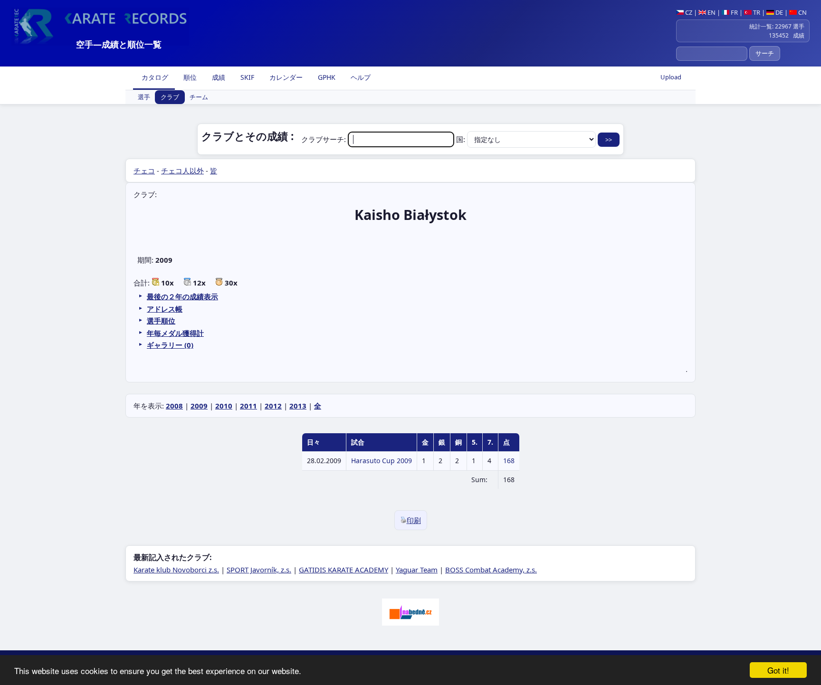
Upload (670, 77)
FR (733, 12)
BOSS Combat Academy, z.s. (491, 569)
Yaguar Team (417, 569)
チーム (199, 97)
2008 (174, 405)
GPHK (325, 77)
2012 (273, 405)
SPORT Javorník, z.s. (259, 569)
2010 (223, 405)
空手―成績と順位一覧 (119, 44)
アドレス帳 (164, 309)
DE (778, 12)
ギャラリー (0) (170, 345)
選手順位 (161, 320)
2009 (199, 405)
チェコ (144, 170)
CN (802, 12)
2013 (297, 405)
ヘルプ (360, 77)
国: (461, 139)
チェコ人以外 (182, 170)
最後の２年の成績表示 (182, 296)
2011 (248, 405)
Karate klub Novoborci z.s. (176, 569)
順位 (189, 77)
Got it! (778, 670)
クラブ (170, 97)
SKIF (246, 77)
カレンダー (285, 77)
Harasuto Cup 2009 (381, 460)
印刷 (414, 520)
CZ (688, 12)
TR (756, 12)
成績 (217, 77)
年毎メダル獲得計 (175, 333)
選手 (144, 97)
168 (509, 460)
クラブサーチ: (324, 139)
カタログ (154, 77)
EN (711, 12)
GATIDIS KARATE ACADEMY (343, 569)
